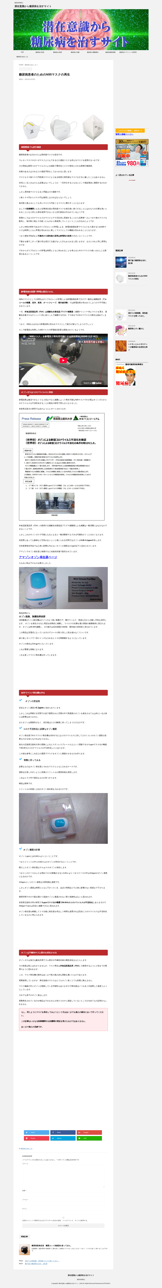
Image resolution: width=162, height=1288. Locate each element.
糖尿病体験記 (81, 1279)
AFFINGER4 (106, 1283)
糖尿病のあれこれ (22, 56)
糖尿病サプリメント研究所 (128, 52)
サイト (24, 1209)
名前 (24, 1190)
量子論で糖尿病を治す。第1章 (36, 1264)
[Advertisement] (63, 96)
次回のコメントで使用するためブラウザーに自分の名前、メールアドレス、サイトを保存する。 (55, 1220)
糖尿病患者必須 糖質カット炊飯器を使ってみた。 (52, 1246)
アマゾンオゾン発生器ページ (38, 557)
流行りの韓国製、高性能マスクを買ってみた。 (42, 1261)
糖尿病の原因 (57, 52)
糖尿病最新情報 (110, 52)
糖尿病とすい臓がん (136, 329)
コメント (25, 1163)
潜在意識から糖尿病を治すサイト (33, 6)
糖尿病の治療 (75, 52)
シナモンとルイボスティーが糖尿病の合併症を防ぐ (138, 347)
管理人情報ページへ (124, 134)
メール (25, 1199)
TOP (22, 52)
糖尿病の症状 (40, 52)
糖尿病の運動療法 (93, 52)
